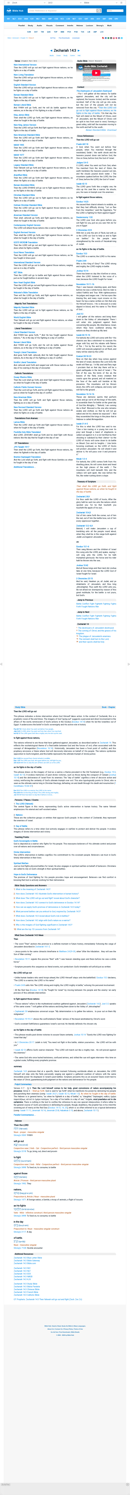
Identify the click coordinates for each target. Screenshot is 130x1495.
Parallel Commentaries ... (25, 1115)
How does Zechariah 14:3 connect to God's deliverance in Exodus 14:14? (48, 902)
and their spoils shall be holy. (92, 642)
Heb (79, 55)
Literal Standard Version (24, 332)
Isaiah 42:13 (81, 184)
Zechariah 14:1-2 (42, 946)
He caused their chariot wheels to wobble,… (32, 758)
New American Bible (23, 397)
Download (111, 130)
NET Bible (18, 272)
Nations (91, 606)
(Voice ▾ (91, 61)
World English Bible (22, 317)
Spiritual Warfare (21, 863)
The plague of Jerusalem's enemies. (95, 636)
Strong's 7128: (20, 1248)
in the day (86, 113)
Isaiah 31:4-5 (82, 424)
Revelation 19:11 (22, 959)
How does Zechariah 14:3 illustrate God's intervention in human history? (47, 894)
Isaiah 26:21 (51, 1094)
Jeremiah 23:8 (52, 1110)
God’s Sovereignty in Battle (26, 841)
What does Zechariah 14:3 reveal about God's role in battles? (42, 916)
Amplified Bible (20, 175)
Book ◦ (105, 707)
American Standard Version (26, 215)
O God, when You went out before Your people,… (34, 729)
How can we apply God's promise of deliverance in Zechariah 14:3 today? (48, 907)
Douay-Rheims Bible (23, 377)
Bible (9, 38)
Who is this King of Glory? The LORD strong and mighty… (36, 793)
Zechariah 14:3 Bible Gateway (27, 1260)
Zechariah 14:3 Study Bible (25, 1284)
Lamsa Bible (19, 422)
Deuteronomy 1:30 (84, 217)
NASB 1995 (19, 145)
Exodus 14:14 (78, 722)
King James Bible (21, 115)
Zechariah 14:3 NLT (22, 1271)
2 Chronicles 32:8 (84, 230)
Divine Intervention (22, 852)
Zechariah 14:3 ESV (22, 1274)
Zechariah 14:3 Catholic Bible (26, 1295)
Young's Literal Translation (25, 352)
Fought (84, 606)
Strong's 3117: (20, 1232)
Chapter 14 (23, 38)
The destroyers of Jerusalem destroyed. (96, 628)
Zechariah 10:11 (91, 1110)
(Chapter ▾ (24, 61)
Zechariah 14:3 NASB (23, 1276)
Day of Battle (21, 826)
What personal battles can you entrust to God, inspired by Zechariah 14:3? (48, 911)
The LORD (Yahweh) (24, 804)
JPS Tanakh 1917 (21, 447)
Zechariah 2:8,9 (83, 496)
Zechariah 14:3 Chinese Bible (26, 1289)
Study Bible (20, 707)
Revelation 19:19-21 (24, 1019)
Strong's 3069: (20, 1135)
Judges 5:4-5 (82, 162)
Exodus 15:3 (81, 253)
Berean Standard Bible (23, 95)
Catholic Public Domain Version (28, 387)
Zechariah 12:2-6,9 (84, 526)
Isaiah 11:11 (25, 1110)
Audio (51, 55)
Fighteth (98, 604)
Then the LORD (105, 107)
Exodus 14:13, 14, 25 (57, 1107)
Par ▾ (31, 61)
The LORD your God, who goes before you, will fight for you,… (38, 760)
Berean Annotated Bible (24, 185)
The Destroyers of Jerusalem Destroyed (94, 91)
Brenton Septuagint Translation (27, 457)
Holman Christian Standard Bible (28, 205)
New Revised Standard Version (27, 407)
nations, (106, 110)
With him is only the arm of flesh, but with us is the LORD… (37, 763)
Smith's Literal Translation (25, 362)
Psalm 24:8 (81, 261)
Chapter (112, 707)
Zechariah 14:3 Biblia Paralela (27, 1286)
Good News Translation (24, 252)
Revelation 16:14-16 (85, 394)
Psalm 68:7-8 (82, 144)
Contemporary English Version (27, 225)
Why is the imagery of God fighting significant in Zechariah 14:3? (44, 925)
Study (65, 55)
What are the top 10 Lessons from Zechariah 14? (38, 929)
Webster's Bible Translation (26, 292)
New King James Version (25, 125)
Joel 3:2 (79, 314)
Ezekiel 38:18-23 (83, 356)
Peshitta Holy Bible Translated (27, 432)
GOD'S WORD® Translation (26, 242)
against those (96, 110)
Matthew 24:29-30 (67, 951)
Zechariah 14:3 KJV (22, 1279)
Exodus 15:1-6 (82, 546)
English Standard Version (25, 85)
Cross (58, 55)
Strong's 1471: (20, 1199)
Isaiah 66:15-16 (83, 335)
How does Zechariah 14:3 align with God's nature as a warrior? (43, 920)
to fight (86, 110)
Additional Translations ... (25, 467)
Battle (79, 604)
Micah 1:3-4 (81, 459)
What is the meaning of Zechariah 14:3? (33, 889)
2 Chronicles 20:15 (84, 578)
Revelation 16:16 (45, 748)
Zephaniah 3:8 (21, 1011)
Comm (72, 55)
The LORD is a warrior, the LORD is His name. (33, 790)
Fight (92, 604)
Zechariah (15, 38)
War (97, 606)
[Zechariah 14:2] (3, 670)
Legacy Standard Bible (24, 165)
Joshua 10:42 (82, 565)
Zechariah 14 (105, 743)
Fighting (106, 604)
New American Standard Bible (27, 135)
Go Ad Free (6, 1484)
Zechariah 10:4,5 (83, 512)
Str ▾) (35, 61)
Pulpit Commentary (23, 1084)
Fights (113, 604)
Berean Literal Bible (22, 105)
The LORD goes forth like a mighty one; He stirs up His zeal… (38, 733)
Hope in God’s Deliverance (25, 874)
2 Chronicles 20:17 (25, 1042)
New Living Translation (24, 75)
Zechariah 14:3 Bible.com (25, 1263)
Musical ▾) (98, 61)
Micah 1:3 (74, 1094)
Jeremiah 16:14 (39, 1110)
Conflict (85, 604)
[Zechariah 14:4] (127, 670)
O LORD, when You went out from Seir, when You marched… (38, 731)
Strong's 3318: (20, 1151)
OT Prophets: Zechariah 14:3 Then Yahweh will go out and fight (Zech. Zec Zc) (48, 1299)
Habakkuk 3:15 (66, 1110)
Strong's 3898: (20, 1167)
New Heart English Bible (24, 282)
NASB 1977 (19, 155)
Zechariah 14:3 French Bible (26, 1292)
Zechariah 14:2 (93, 1004)
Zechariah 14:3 (20, 1071)
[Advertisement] (66, 687)
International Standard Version (27, 262)
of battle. (96, 113)
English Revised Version (24, 232)
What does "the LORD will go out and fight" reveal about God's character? (48, 898)
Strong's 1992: (20, 1183)
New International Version (25, 65)
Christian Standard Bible (24, 195)
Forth (78, 606)
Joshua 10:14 (82, 271)
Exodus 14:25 (82, 201)
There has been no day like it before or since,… (34, 795)
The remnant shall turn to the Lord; (94, 639)
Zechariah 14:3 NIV (22, 1268)
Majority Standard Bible (24, 307)
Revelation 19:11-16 (85, 284)
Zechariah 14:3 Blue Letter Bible (28, 1258)
